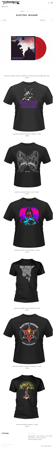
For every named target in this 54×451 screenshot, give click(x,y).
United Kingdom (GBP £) (46, 445)
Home (21, 11)
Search (40, 439)
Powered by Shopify (4, 446)
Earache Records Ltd (9, 444)
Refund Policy (31, 437)
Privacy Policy (49, 436)
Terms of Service (41, 436)
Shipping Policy (32, 436)
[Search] (2, 6)
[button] (52, 3)
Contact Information (41, 437)
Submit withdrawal (33, 439)
